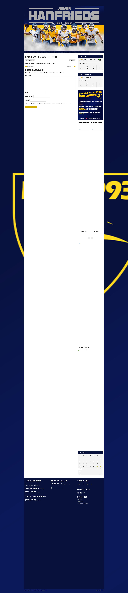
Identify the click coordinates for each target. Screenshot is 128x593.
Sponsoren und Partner (65, 52)
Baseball (54, 52)
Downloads (74, 52)
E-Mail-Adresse (29, 96)
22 (97, 466)
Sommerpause (29, 66)
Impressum (80, 501)
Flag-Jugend (48, 52)
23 (100, 466)
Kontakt (79, 52)
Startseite (27, 52)
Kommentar (28, 75)
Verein (58, 52)
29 (97, 468)
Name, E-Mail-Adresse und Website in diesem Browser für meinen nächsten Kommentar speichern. (48, 103)
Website (27, 100)
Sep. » (101, 474)
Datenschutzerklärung (83, 503)
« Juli (80, 474)
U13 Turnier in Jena (88, 77)
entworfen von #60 (100, 590)
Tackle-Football (34, 52)
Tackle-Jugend (42, 52)
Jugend (70, 60)
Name (27, 92)
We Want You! (71, 66)
